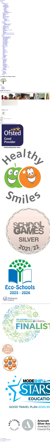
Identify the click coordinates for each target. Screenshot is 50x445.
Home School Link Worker (6, 26)
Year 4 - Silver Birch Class (6, 42)
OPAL (3, 17)
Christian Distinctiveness (5, 6)
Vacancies (4, 21)
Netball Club (4, 68)
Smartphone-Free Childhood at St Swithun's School (8, 34)
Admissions (4, 23)
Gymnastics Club (5, 64)
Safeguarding (4, 15)
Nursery (4, 35)
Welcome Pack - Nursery (7, 24)
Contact (2, 74)
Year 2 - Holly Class (5, 40)
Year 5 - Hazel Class (5, 43)
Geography (4, 53)
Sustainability (4, 18)
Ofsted (5, 9)
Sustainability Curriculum (7, 20)
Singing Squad (4, 69)
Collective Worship (6, 7)
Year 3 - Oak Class (5, 41)
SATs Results (5, 11)
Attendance (4, 29)
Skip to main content (2, 0)
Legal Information (4, 438)
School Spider (4, 22)
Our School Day (5, 32)
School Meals (4, 27)
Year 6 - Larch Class (5, 44)
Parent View (4, 28)
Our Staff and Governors (5, 3)
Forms (3, 31)
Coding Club (4, 61)
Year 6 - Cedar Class (5, 45)
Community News (5, 30)
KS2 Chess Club (5, 67)
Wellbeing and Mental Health (6, 16)
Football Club (4, 62)
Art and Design (4, 51)
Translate (7, 110)
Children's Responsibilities (6, 12)
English (4, 48)
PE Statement (4, 14)
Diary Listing (4, 71)
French (3, 52)
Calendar (3, 86)
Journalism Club (4, 66)
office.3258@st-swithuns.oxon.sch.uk (4, 123)
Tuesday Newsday (5, 73)
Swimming (4, 57)
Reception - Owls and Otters (6, 37)
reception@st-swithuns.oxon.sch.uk (12, 123)
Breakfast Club (4, 60)
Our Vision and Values (5, 5)
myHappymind (4, 55)
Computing (4, 49)
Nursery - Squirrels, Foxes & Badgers (7, 36)
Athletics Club (4, 59)
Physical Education (5, 50)
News (2, 70)
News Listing (4, 72)
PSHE (3, 54)
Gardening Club (4, 63)
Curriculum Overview (5, 46)
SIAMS (5, 10)
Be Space (5, 8)
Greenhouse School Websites (7, 439)
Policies (4, 13)
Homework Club (5, 65)
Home (2, 2)
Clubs (2, 58)
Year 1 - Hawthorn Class (5, 38)
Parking (4, 33)
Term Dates (3, 88)
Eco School (5, 19)
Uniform (4, 25)
